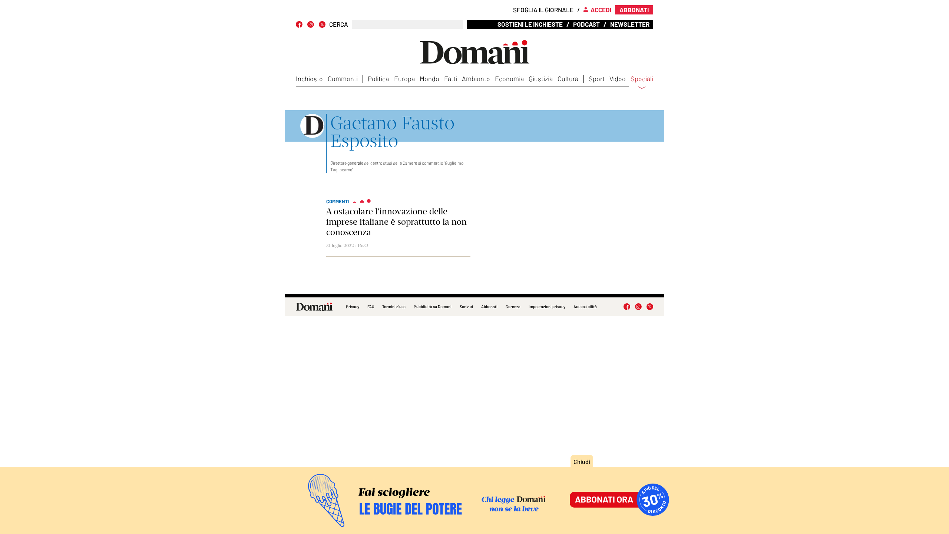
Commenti (343, 79)
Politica (378, 79)
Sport (597, 79)
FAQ (370, 306)
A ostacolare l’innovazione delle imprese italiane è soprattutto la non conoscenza (396, 221)
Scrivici (466, 306)
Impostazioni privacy (547, 306)
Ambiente (476, 79)
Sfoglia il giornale (543, 9)
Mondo (429, 79)
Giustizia (541, 79)
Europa (404, 79)
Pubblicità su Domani (433, 306)
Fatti (450, 79)
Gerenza (513, 306)
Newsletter (629, 24)
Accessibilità (585, 306)
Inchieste (309, 79)
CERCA (338, 24)
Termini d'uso (394, 306)
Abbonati (489, 306)
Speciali (642, 79)
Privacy (352, 306)
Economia (509, 79)
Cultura (568, 79)
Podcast (586, 24)
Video (617, 79)
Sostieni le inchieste (530, 24)
